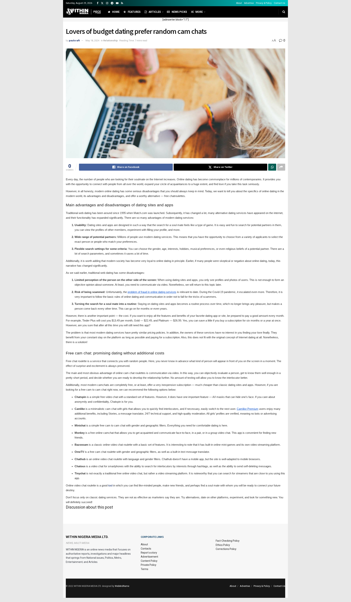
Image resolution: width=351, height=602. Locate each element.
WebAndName (122, 586)
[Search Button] (283, 12)
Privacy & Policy (264, 3)
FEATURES (134, 11)
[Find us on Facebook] (97, 3)
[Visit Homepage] (83, 12)
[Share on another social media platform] (281, 167)
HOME (116, 11)
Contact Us (279, 3)
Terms (144, 569)
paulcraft (74, 40)
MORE (199, 11)
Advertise (249, 3)
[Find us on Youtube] (117, 3)
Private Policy (148, 564)
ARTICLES (155, 11)
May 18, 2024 (92, 40)
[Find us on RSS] (122, 3)
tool (110, 485)
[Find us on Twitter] (102, 3)
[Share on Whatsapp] (272, 167)
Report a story (149, 552)
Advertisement (149, 556)
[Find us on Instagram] (107, 3)
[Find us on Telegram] (112, 3)
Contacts (146, 548)
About (239, 3)
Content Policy (149, 560)
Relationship (110, 40)
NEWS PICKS (179, 11)
